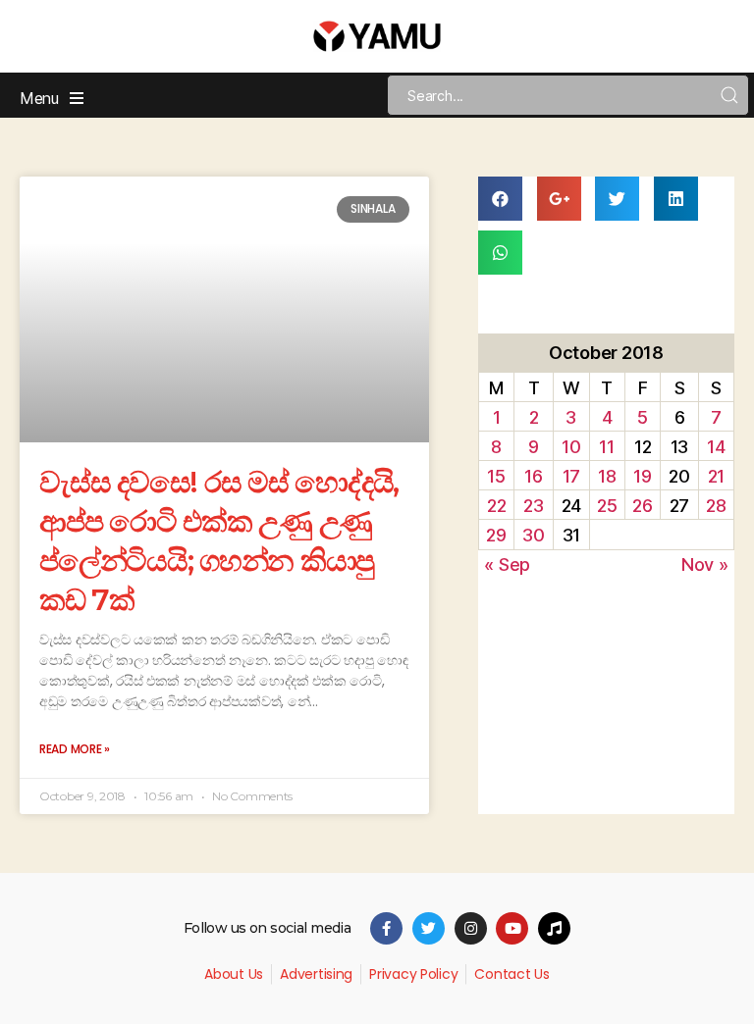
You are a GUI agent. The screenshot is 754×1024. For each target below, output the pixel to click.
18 (607, 476)
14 (716, 446)
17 (571, 476)
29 (496, 535)
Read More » (74, 749)
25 (607, 505)
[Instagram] (471, 928)
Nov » (704, 564)
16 (533, 476)
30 (533, 535)
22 (496, 505)
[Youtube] (512, 928)
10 (571, 446)
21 (716, 476)
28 (716, 505)
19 (642, 476)
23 (533, 505)
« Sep (507, 564)
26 (642, 505)
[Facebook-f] (386, 928)
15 (496, 476)
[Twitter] (428, 928)
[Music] (554, 928)
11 (606, 446)
